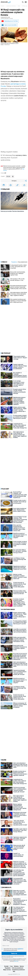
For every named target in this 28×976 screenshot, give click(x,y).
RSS (14, 971)
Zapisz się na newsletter (10, 25)
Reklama (16, 966)
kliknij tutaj (16, 961)
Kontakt (6, 966)
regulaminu (20, 948)
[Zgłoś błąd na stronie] (24, 185)
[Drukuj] (11, 185)
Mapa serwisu (7, 969)
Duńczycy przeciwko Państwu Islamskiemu (12, 211)
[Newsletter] (4, 185)
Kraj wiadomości (22, 262)
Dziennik (2, 5)
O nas (11, 966)
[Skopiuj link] (17, 185)
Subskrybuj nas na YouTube (11, 21)
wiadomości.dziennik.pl (11, 5)
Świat (19, 5)
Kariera (22, 966)
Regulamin (8, 968)
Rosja (8, 176)
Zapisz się (14, 953)
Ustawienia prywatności (18, 969)
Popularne (14, 262)
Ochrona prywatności (17, 968)
